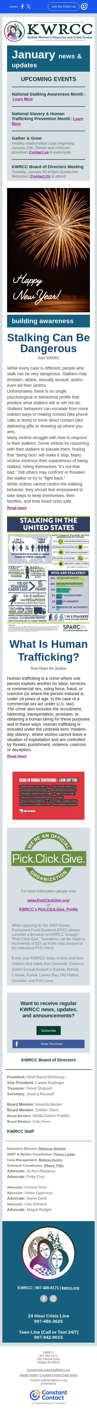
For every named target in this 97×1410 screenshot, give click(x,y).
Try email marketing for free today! (49, 1403)
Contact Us (40, 176)
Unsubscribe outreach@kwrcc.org (48, 1370)
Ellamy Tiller (54, 1165)
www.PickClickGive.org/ (48, 900)
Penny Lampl (64, 1154)
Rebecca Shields (52, 1148)
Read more (17, 508)
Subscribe (48, 1030)
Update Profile (28, 1375)
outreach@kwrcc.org (53, 1380)
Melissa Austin (50, 1160)
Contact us (39, 152)
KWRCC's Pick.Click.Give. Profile (48, 909)
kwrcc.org (70, 1288)
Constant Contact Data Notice (59, 1375)
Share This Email (52, 1044)
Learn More (23, 99)
